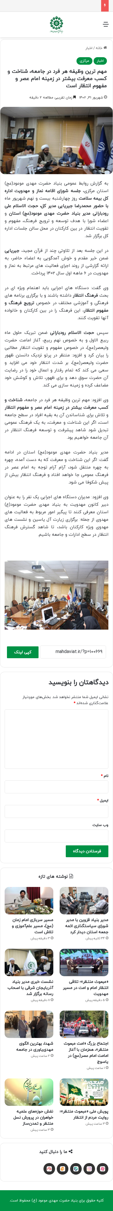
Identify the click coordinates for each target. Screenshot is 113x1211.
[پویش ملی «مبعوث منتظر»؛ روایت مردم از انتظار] (84, 1092)
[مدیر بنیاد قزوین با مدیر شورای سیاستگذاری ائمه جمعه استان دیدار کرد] (84, 900)
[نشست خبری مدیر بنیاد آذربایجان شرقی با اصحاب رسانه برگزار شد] (29, 962)
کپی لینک (22, 652)
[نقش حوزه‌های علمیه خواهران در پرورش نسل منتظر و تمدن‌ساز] (29, 1092)
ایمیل (102, 800)
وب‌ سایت (100, 825)
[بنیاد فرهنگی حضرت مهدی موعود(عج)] (56, 24)
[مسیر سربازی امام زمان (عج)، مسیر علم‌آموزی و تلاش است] (29, 900)
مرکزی (84, 61)
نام (104, 776)
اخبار (88, 48)
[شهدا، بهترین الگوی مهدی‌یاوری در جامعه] (29, 1024)
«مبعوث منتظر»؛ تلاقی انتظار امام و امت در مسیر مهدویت (85, 988)
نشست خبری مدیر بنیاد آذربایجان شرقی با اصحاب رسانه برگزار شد (30, 988)
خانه (99, 48)
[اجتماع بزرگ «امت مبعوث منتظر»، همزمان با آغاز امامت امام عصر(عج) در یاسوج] (84, 1024)
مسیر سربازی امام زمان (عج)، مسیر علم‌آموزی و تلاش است (32, 926)
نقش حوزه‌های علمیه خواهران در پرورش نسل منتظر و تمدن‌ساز (33, 1117)
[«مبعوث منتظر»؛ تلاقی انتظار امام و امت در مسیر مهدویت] (84, 962)
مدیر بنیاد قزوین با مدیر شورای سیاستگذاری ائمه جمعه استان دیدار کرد (86, 926)
